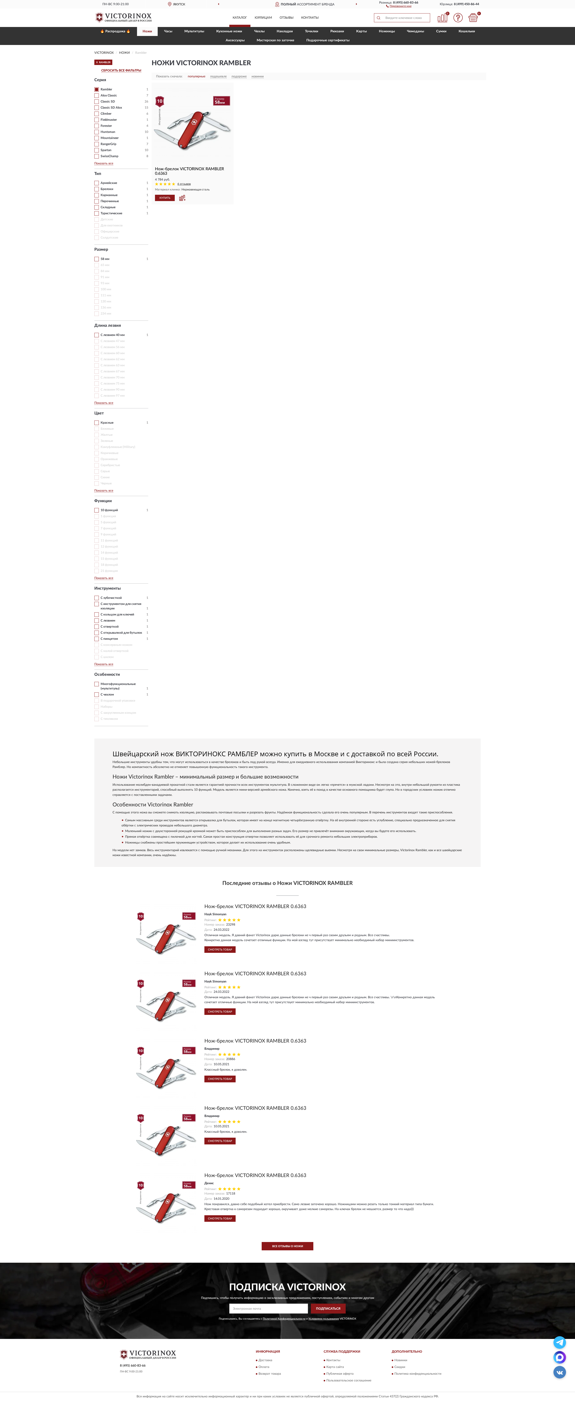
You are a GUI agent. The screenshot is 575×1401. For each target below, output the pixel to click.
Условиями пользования (323, 1318)
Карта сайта (335, 1367)
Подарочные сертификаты (327, 40)
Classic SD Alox (111, 107)
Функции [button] (103, 501)
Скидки (399, 1367)
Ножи (147, 31)
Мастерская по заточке (275, 40)
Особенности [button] (107, 675)
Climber (106, 113)
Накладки (285, 31)
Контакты (310, 17)
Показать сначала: (169, 76)
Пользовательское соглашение (348, 1380)
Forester (106, 126)
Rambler (106, 89)
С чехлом (107, 694)
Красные (107, 422)
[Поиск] (378, 17)
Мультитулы (194, 31)
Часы (168, 31)
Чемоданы (415, 31)
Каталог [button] (240, 17)
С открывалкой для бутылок (121, 632)
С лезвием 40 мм (113, 335)
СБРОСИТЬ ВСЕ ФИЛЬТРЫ (121, 70)
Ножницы (387, 31)
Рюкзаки (337, 31)
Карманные (109, 195)
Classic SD (108, 101)
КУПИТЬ (164, 198)
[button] (398, 5)
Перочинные (110, 201)
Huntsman (108, 132)
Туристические (111, 213)
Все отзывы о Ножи (287, 1246)
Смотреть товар (220, 949)
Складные (108, 207)
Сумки (441, 31)
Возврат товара (270, 1373)
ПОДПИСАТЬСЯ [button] (328, 1308)
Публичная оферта (340, 1373)
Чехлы (259, 31)
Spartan (106, 150)
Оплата (264, 1367)
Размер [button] (101, 250)
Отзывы (287, 17)
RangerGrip (108, 144)
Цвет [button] (99, 413)
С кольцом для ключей (117, 614)
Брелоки (107, 189)
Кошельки (467, 31)
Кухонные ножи (229, 31)
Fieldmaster (109, 119)
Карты (361, 31)
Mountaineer (110, 138)
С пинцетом (109, 638)
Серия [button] (100, 80)
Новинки (400, 1360)
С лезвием (108, 620)
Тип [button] (97, 174)
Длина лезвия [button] (107, 326)
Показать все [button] (103, 163)
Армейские (109, 183)
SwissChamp (109, 156)
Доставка (265, 1360)
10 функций (109, 510)
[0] (473, 17)
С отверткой (110, 626)
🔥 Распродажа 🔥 (115, 31)
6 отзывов (184, 184)
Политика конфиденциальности (417, 1373)
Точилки (311, 31)
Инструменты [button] (107, 588)
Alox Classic (109, 95)
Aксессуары (235, 40)
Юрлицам (263, 17)
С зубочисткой (111, 598)
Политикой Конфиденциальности (284, 1318)
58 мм (105, 259)
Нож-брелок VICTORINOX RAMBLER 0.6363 (255, 906)
